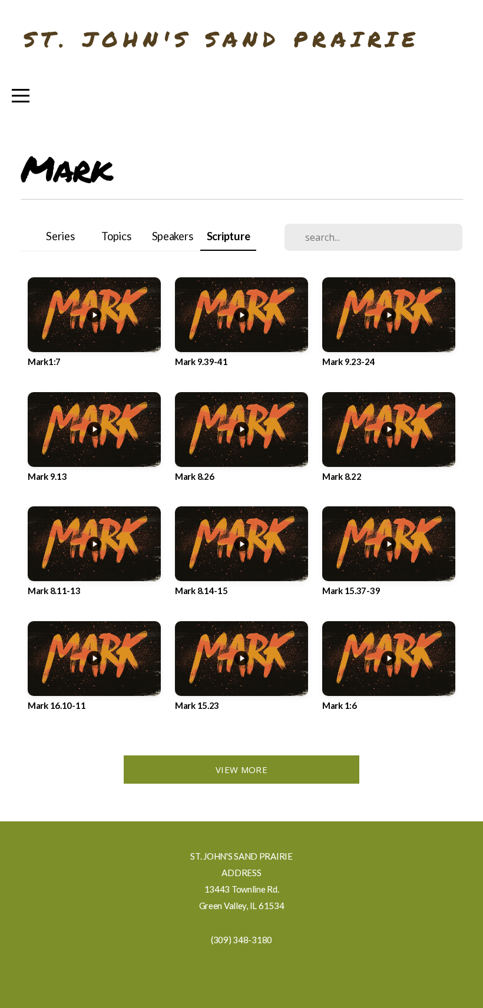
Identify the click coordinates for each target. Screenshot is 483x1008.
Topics (116, 236)
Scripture (228, 236)
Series (60, 236)
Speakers (172, 236)
